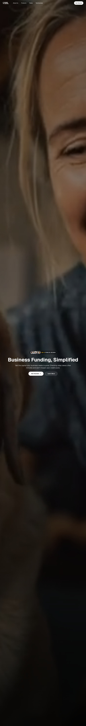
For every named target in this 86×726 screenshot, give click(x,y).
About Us (15, 3)
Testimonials (39, 3)
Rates (31, 3)
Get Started (78, 3)
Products (23, 3)
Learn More (51, 374)
